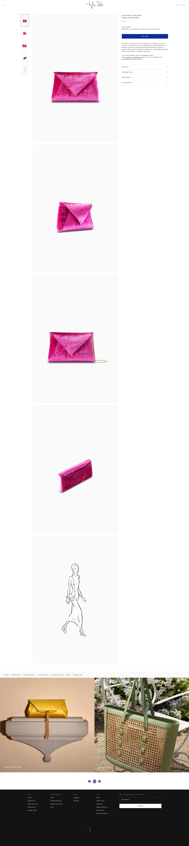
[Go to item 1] (25, 20)
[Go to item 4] (25, 57)
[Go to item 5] (25, 70)
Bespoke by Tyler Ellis (56, 804)
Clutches (6, 674)
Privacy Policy (100, 810)
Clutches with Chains (29, 674)
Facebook (76, 801)
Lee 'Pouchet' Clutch (57, 674)
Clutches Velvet (16, 674)
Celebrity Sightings (56, 801)
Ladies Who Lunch (33, 804)
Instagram (76, 797)
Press (51, 807)
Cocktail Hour (32, 801)
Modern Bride (32, 807)
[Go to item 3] (25, 45)
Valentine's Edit (77, 674)
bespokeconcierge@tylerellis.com (135, 57)
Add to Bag (145, 36)
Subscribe (140, 806)
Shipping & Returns (102, 807)
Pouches (68, 674)
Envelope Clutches (43, 674)
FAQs (98, 797)
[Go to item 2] (25, 33)
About (52, 797)
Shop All (30, 797)
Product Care (100, 801)
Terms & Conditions (102, 813)
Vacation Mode (32, 810)
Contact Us (99, 804)
